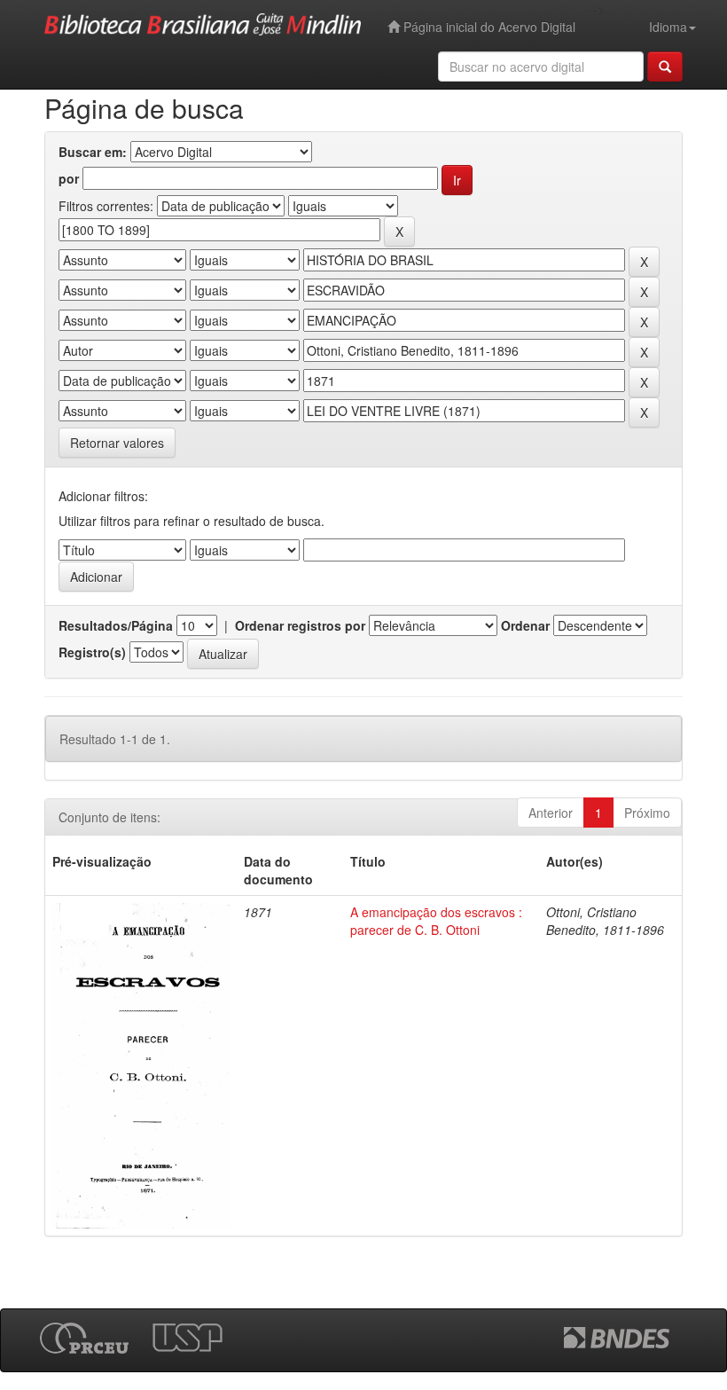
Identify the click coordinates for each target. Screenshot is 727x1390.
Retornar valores (117, 443)
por (69, 178)
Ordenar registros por (300, 625)
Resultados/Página (116, 625)
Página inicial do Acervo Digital (487, 26)
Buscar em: (93, 152)
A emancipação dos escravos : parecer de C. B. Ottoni (436, 920)
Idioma (668, 26)
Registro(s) (92, 652)
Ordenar (525, 625)
